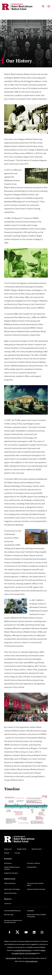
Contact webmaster (31, 961)
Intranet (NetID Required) (12, 911)
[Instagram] (42, 932)
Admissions (8, 863)
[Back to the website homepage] (17, 7)
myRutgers (30, 911)
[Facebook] (9, 932)
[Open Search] (43, 6)
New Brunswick (37, 849)
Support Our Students (11, 873)
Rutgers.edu (8, 849)
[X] (17, 932)
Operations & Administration (36, 889)
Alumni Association (10, 893)
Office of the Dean (10, 883)
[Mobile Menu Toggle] (48, 6)
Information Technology (12, 889)
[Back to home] (21, 839)
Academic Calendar (33, 863)
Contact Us (7, 903)
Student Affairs (32, 867)
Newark (6, 853)
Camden (17, 853)
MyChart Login (9, 914)
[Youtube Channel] (26, 932)
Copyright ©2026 (11, 958)
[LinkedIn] (34, 932)
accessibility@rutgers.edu (22, 950)
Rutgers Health (22, 849)
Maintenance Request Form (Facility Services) (13, 921)
